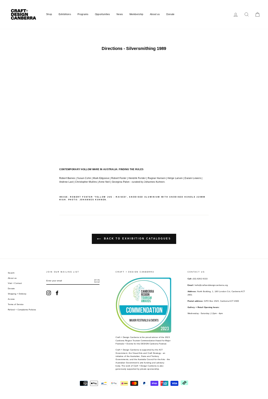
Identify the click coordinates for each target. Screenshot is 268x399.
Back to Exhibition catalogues (136, 238)
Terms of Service (16, 304)
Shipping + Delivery (17, 294)
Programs (82, 14)
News (120, 14)
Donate (170, 14)
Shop (49, 14)
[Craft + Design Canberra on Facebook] (57, 293)
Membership (136, 14)
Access (11, 299)
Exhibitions (65, 14)
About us (155, 14)
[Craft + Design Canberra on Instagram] (48, 293)
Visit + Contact (15, 283)
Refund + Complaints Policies (22, 310)
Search (11, 273)
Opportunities (102, 14)
